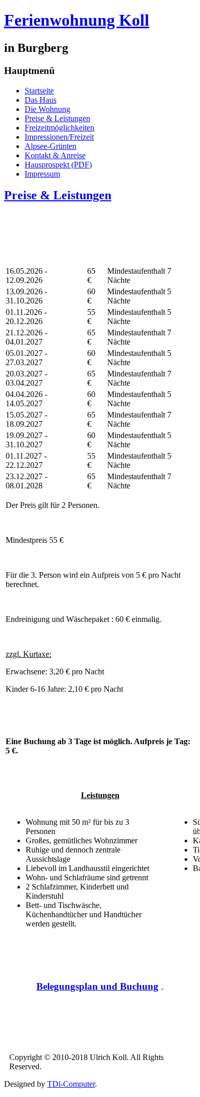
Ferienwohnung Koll (76, 20)
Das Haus (40, 100)
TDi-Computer (71, 1084)
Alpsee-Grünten (50, 146)
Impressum (42, 173)
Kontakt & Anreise (55, 155)
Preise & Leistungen (57, 118)
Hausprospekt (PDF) (58, 164)
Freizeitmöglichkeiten (59, 127)
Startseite (39, 90)
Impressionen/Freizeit (59, 137)
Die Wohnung (47, 109)
